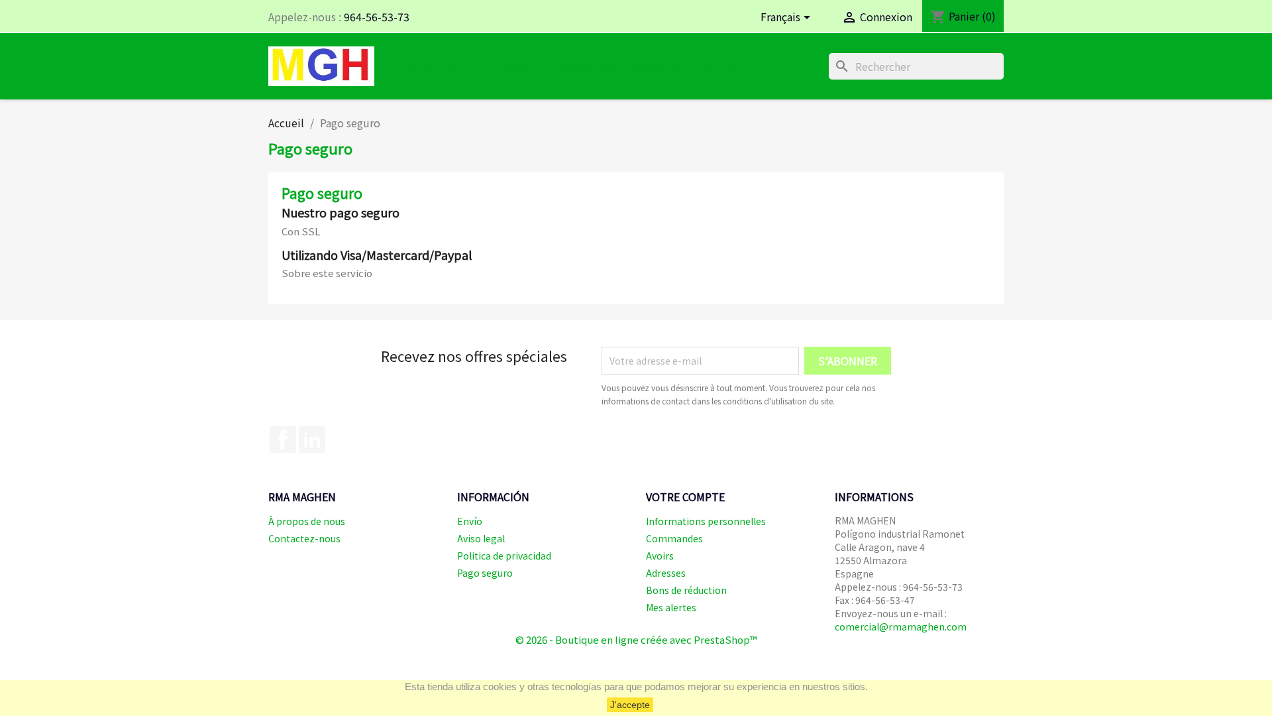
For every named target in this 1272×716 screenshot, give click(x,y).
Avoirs (660, 555)
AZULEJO (719, 66)
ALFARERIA (507, 66)
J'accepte (630, 704)
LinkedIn (312, 439)
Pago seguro (485, 572)
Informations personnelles (706, 521)
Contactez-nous (304, 538)
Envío (469, 521)
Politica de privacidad (504, 555)
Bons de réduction (686, 590)
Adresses (666, 572)
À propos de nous (306, 521)
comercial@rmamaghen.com (901, 626)
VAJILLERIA (438, 66)
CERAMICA (655, 66)
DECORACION (582, 66)
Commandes (674, 538)
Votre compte (685, 497)
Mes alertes (671, 607)
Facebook (283, 439)
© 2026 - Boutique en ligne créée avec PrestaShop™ (636, 639)
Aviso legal (481, 538)
